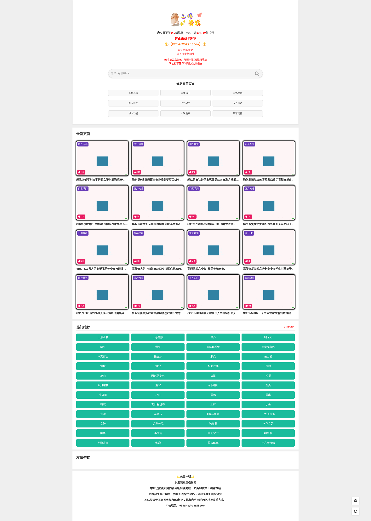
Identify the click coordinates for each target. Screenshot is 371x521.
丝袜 (213, 404)
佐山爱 (268, 356)
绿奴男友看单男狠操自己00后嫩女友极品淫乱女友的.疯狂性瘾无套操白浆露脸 (234, 224)
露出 (268, 394)
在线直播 (133, 92)
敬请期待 (237, 113)
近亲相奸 (213, 385)
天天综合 (237, 103)
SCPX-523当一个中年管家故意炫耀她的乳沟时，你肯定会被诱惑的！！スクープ (291, 313)
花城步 (158, 413)
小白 (158, 394)
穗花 (103, 404)
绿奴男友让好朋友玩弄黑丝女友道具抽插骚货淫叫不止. (220, 179)
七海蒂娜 (103, 442)
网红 (103, 346)
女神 (103, 423)
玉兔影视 (237, 92)
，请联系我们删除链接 (208, 493)
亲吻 (103, 413)
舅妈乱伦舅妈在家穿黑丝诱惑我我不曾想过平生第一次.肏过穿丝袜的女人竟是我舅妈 (182, 313)
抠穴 (158, 366)
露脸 (268, 366)
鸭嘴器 (213, 423)
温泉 (158, 346)
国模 (103, 433)
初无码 (268, 337)
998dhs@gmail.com (192, 505)
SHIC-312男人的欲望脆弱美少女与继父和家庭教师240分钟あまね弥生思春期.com (125, 268)
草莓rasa (213, 442)
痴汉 (213, 375)
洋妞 (103, 366)
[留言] (355, 501)
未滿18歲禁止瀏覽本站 (207, 488)
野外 (213, 337)
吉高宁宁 (213, 433)
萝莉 (103, 375)
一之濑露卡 (268, 413)
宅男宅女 (185, 103)
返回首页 (185, 83)
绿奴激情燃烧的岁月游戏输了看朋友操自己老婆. (272, 179)
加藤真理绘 (213, 346)
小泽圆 (103, 394)
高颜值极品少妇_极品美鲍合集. (206, 268)
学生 (268, 404)
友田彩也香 (158, 404)
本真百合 (103, 356)
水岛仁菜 (213, 366)
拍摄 (268, 375)
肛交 (213, 356)
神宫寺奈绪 (268, 442)
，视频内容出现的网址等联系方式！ (204, 499)
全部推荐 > (289, 327)
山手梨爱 (158, 337)
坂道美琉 (158, 423)
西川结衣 (103, 385)
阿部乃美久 (158, 375)
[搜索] (257, 73)
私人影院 (133, 103)
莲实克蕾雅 (268, 346)
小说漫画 (185, 113)
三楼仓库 (185, 92)
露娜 (213, 394)
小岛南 (158, 433)
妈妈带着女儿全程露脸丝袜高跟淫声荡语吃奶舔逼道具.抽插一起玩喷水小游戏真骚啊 (182, 224)
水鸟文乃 (268, 423)
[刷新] (355, 511)
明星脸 (268, 433)
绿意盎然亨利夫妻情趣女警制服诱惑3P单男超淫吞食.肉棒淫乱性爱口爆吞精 (121, 179)
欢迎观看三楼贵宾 (185, 482)
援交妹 (158, 356)
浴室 (158, 385)
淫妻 (268, 385)
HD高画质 (213, 413)
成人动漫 (133, 113)
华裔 (158, 442)
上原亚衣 (103, 337)
